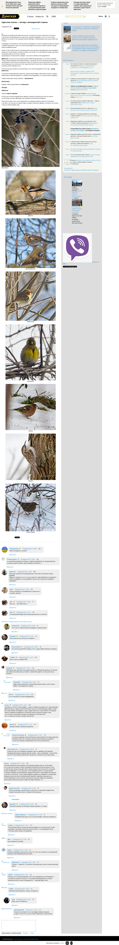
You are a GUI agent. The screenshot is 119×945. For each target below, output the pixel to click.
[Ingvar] (3, 851)
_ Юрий (12, 657)
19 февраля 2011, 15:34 (19, 705)
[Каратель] (4, 575)
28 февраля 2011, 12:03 (23, 899)
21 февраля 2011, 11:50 (35, 815)
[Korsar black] (7, 650)
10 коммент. (67, 114)
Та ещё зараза (12, 559)
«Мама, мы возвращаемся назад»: (82, 86)
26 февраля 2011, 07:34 (22, 889)
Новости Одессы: (68, 60)
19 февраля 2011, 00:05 (29, 549)
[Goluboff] (5, 640)
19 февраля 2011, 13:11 (23, 612)
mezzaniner (15, 626)
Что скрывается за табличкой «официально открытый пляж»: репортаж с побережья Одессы (86, 28)
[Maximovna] (6, 862)
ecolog (10, 825)
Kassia (12, 724)
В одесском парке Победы (78, 93)
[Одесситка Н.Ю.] (5, 789)
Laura (7, 705)
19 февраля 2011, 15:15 (22, 694)
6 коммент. (67, 101)
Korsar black (16, 647)
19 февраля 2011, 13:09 (23, 602)
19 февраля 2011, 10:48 (24, 572)
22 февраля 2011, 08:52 (31, 647)
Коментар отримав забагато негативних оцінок (17, 621)
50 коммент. (67, 134)
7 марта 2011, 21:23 (31, 910)
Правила (25, 933)
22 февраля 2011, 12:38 (20, 850)
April (11, 589)
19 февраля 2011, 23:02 (29, 682)
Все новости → (69, 168)
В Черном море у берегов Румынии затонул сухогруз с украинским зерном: (84, 142)
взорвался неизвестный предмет (85, 129)
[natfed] (4, 875)
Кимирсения (14, 549)
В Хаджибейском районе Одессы (81, 128)
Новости (39, 16)
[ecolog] (4, 825)
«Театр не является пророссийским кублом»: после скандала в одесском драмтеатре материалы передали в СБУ (84, 37)
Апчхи (11, 694)
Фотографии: (68, 177)
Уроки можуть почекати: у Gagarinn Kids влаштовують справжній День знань (85, 73)
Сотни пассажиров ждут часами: (80, 154)
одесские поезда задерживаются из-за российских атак (85, 155)
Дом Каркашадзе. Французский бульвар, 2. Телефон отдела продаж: (105, 4)
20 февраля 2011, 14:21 (35, 735)
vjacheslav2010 (19, 910)
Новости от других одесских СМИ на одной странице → (82, 170)
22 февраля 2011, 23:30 (28, 788)
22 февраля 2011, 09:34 (26, 749)
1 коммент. (67, 64)
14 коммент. (67, 154)
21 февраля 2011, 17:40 (19, 839)
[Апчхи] (4, 693)
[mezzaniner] (7, 629)
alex (11, 602)
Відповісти (12, 554)
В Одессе (73, 160)
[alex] (5, 605)
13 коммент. (67, 149)
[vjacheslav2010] (7, 909)
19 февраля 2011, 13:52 (26, 636)
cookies (62, 943)
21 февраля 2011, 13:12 (21, 825)
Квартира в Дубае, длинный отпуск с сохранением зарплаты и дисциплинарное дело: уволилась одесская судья (37, 5)
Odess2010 (16, 682)
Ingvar (9, 850)
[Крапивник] (31, 166)
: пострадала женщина (92, 130)
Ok (67, 943)
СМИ (53, 16)
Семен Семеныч (20, 815)
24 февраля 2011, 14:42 (28, 862)
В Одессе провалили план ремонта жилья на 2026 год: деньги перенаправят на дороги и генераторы (60, 4)
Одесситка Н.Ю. (14, 788)
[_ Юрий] (5, 661)
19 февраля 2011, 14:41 (23, 668)
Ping (13, 899)
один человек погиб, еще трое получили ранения (84, 109)
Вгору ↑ (32, 933)
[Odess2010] (7, 682)
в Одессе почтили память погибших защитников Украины (84, 87)
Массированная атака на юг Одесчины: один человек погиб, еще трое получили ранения (14, 4)
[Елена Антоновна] (6, 736)
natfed (10, 875)
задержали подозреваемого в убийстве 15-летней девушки (83, 66)
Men (9, 839)
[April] (5, 593)
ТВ (47, 16)
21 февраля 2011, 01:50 (26, 804)
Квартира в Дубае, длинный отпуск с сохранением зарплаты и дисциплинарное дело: (86, 135)
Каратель (12, 572)
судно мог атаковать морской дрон (82, 144)
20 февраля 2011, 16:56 (17, 763)
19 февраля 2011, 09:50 (27, 559)
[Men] (4, 838)
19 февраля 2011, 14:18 (26, 657)
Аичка (6, 763)
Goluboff (12, 636)
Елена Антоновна (18, 735)
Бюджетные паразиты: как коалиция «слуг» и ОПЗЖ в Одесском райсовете (83, 122)
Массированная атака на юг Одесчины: (82, 108)
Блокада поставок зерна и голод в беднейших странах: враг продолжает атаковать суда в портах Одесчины (83, 5)
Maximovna (16, 862)
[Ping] (7, 903)
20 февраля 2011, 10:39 (28, 626)
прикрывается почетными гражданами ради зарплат (84, 124)
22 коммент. (67, 93)
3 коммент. (67, 86)
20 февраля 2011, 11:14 (25, 724)
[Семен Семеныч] (7, 813)
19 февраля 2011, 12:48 (21, 589)
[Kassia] (5, 728)
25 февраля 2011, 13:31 (21, 875)
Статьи (30, 16)
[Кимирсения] (5, 552)
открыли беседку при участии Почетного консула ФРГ (83, 94)
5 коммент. (67, 78)
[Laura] (2, 703)
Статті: (66, 23)
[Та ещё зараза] (3, 560)
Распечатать (36, 28)
